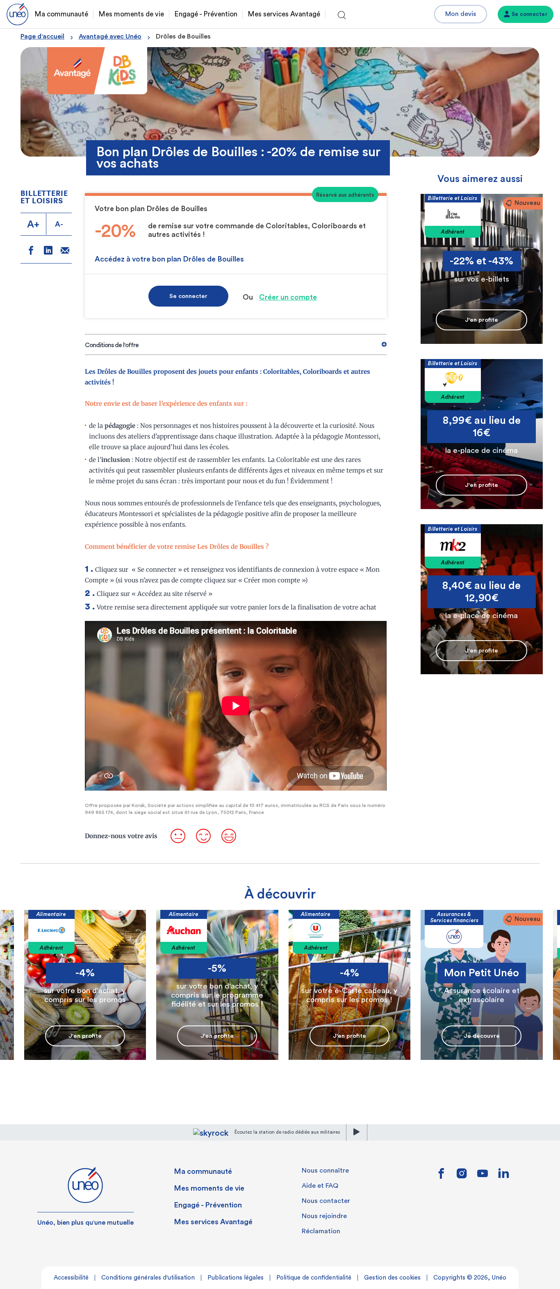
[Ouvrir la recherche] (341, 15)
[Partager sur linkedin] (48, 251)
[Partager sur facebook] (31, 251)
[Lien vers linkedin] (504, 1175)
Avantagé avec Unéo (110, 36)
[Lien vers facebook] (441, 1176)
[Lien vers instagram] (461, 1176)
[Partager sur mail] (65, 251)
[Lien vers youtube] (482, 1176)
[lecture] (356, 1132)
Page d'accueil (42, 36)
